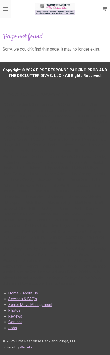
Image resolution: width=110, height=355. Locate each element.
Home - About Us (23, 293)
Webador (26, 347)
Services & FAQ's (22, 299)
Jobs (12, 328)
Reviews (15, 316)
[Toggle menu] (5, 9)
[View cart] (104, 9)
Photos (14, 310)
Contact (15, 322)
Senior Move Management (30, 304)
